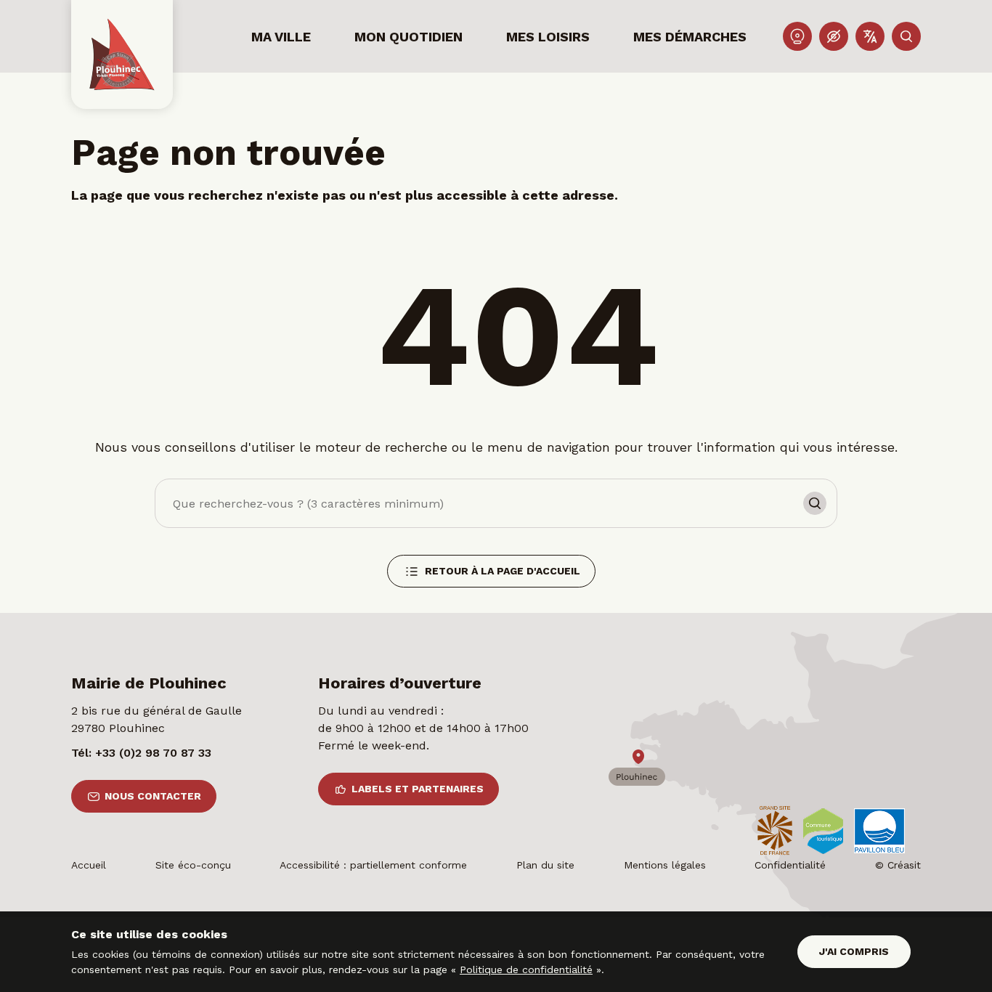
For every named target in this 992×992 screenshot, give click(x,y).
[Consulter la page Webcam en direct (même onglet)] (797, 36)
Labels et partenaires (417, 788)
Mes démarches (690, 36)
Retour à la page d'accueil (502, 571)
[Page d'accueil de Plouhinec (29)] (122, 54)
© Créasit (898, 865)
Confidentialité (790, 865)
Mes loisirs (548, 36)
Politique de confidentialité (526, 969)
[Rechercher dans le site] (906, 36)
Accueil (88, 865)
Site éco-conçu (193, 865)
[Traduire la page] (870, 36)
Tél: (141, 753)
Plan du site (545, 865)
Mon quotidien (408, 36)
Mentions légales (665, 865)
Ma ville (281, 36)
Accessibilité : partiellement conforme (373, 865)
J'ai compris (854, 951)
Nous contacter (153, 796)
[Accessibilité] (833, 36)
